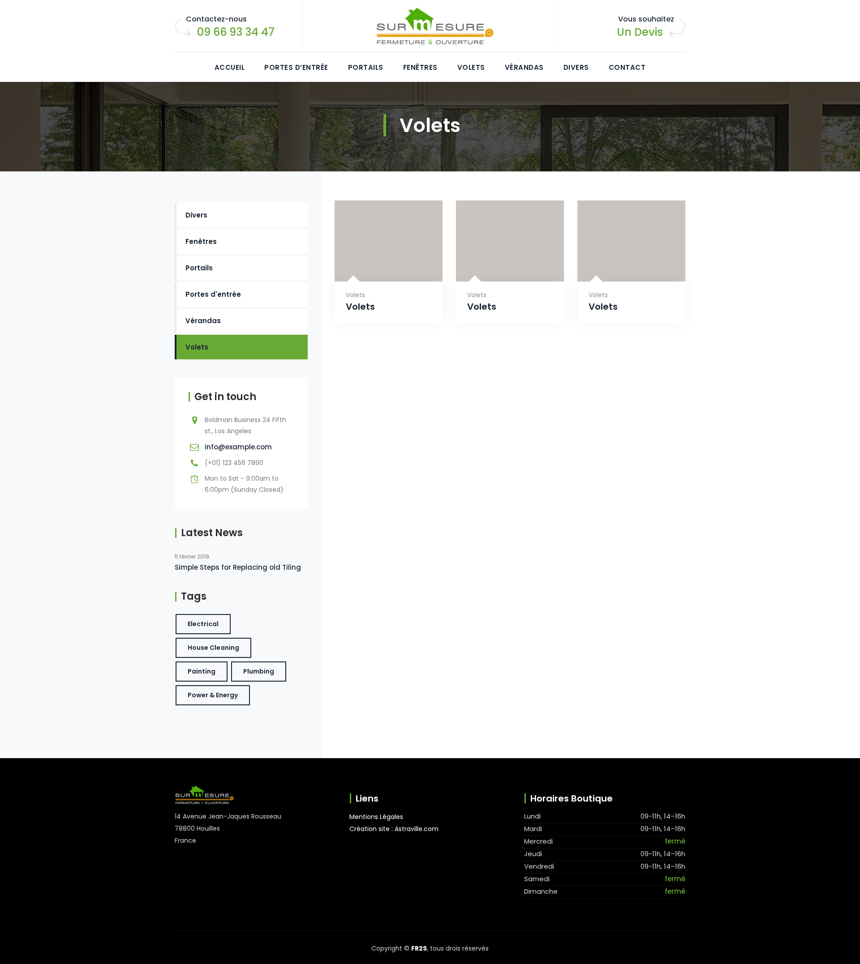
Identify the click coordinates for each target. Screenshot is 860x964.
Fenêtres (420, 67)
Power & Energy (213, 695)
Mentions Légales (376, 816)
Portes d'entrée (213, 294)
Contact (627, 67)
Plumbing (258, 671)
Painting (201, 671)
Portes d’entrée (296, 67)
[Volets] (377, 267)
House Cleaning (213, 647)
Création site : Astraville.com (394, 828)
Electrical (203, 623)
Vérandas (524, 67)
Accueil (230, 67)
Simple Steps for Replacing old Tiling (238, 567)
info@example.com (238, 447)
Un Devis (640, 32)
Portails (365, 67)
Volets (471, 67)
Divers (576, 67)
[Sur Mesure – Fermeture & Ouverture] (430, 26)
